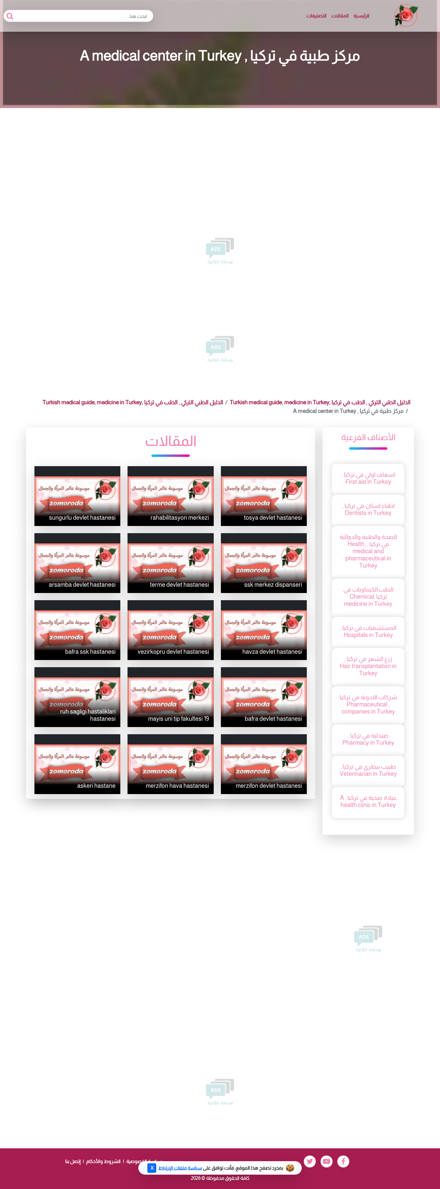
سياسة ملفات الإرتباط (180, 1167)
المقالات (340, 15)
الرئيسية (361, 15)
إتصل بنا (73, 1161)
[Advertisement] (220, 153)
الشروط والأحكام (103, 1161)
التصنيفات (317, 15)
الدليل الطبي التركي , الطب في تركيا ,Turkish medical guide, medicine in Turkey (320, 402)
